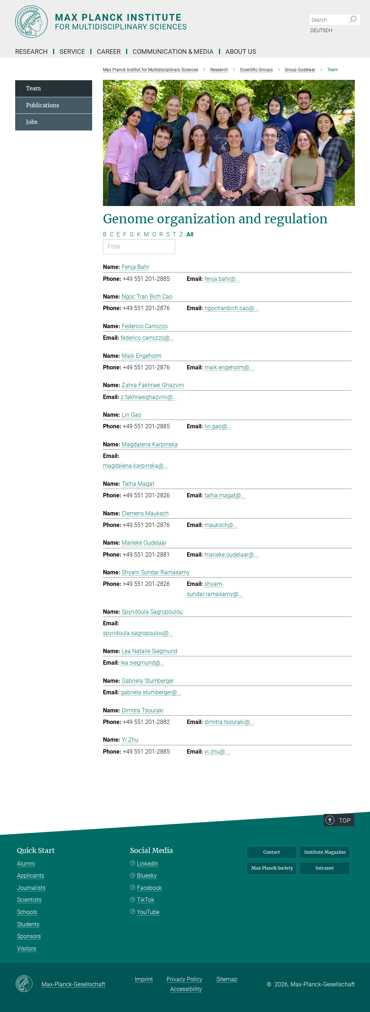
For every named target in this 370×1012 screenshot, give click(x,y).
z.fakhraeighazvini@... (149, 397)
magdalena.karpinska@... (135, 465)
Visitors (26, 948)
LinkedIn (147, 863)
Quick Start (36, 850)
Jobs (32, 122)
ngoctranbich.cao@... (232, 308)
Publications (42, 105)
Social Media (151, 850)
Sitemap (226, 979)
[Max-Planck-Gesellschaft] (28, 984)
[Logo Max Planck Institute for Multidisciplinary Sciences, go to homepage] (150, 21)
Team (33, 88)
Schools (27, 912)
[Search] (352, 20)
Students (28, 924)
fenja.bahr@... (222, 278)
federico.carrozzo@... (147, 337)
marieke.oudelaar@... (231, 554)
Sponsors (29, 936)
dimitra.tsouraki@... (229, 722)
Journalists (31, 887)
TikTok (145, 899)
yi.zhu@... (217, 751)
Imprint (144, 979)
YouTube (148, 912)
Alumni (26, 863)
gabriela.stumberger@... (151, 692)
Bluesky (147, 875)
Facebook (149, 887)
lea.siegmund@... (143, 662)
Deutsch (321, 30)
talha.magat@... (225, 495)
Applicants (30, 875)
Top (344, 820)
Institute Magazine (325, 852)
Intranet (324, 868)
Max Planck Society (272, 868)
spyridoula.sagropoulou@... (138, 633)
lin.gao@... (218, 426)
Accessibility (186, 989)
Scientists (29, 899)
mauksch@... (221, 525)
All (189, 234)
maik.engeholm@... (229, 367)
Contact (271, 852)
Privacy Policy (184, 979)
